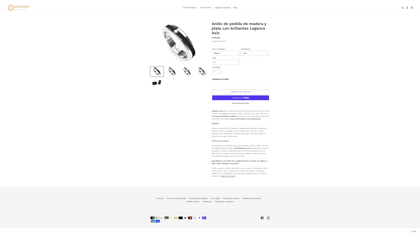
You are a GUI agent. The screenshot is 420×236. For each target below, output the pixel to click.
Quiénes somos (192, 201)
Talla (214, 58)
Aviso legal (215, 198)
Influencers (207, 201)
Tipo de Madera (218, 49)
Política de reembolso (224, 201)
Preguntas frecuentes (251, 198)
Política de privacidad (198, 198)
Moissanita (245, 49)
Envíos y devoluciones (176, 198)
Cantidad (216, 67)
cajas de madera (228, 176)
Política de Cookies (231, 198)
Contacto (160, 198)
